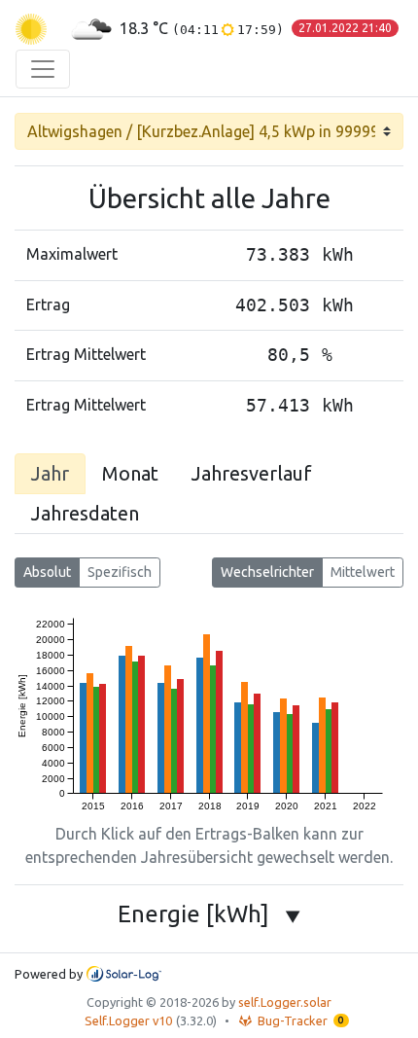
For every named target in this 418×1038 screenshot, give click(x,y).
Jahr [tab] (50, 473)
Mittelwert (363, 572)
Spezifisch (119, 572)
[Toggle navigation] (43, 69)
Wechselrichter (267, 572)
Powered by (49, 974)
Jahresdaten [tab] (85, 513)
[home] (31, 29)
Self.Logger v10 (128, 1020)
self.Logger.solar (284, 1002)
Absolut (47, 572)
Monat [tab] (130, 473)
